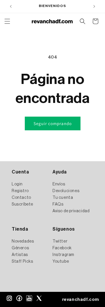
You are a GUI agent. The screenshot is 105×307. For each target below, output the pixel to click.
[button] (7, 21)
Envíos (58, 184)
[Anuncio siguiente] (94, 6)
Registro (20, 191)
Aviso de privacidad (71, 211)
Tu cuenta (62, 198)
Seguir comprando (53, 123)
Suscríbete (22, 204)
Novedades (23, 241)
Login (17, 184)
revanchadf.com (80, 299)
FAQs (57, 204)
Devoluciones (65, 191)
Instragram (63, 255)
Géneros (20, 248)
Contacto (21, 198)
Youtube (60, 261)
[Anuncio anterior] (10, 6)
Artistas (20, 255)
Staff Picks (22, 261)
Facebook (62, 248)
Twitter (59, 241)
